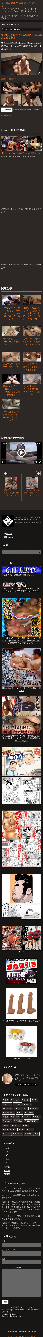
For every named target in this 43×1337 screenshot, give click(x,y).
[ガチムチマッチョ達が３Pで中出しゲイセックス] (32, 357)
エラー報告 (7, 109)
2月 (7, 1159)
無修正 (37, 1117)
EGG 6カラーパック (21, 1058)
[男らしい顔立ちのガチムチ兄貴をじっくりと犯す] (11, 331)
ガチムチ (22, 43)
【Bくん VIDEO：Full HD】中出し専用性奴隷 (20, 153)
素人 (20, 1112)
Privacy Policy (8, 1314)
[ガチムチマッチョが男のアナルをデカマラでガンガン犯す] (32, 331)
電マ (36, 46)
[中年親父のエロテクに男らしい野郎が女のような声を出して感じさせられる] (11, 300)
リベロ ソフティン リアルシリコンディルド (21, 1021)
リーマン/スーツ (10, 1129)
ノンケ (7, 1134)
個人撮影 (16, 1117)
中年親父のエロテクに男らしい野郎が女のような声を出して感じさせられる (11, 313)
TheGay (28, 1104)
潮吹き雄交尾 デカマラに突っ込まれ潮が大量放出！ (21, 689)
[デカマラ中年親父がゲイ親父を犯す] (11, 357)
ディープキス (9, 1112)
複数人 (29, 1134)
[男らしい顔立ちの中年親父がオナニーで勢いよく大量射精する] (11, 379)
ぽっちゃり (8, 1108)
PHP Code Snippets (12, 1336)
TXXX (30, 1129)
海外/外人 (16, 1125)
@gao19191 (6, 49)
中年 (21, 46)
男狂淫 (21, 952)
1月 (7, 1162)
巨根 (22, 1129)
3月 (7, 1155)
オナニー (27, 1117)
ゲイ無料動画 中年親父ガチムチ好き (19, 4)
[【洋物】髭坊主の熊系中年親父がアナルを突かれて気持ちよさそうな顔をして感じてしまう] (32, 300)
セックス (20, 29)
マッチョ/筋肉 (21, 1108)
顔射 (6, 1125)
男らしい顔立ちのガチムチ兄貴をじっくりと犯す (11, 341)
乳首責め (34, 1108)
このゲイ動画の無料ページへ (13, 79)
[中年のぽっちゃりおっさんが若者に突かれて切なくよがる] (11, 404)
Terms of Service (9, 1316)
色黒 (31, 46)
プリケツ (14, 46)
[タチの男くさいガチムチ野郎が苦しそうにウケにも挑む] (32, 379)
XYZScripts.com (31, 1336)
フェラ (7, 46)
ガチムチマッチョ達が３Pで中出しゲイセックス (31, 367)
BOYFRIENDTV (10, 43)
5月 (7, 1152)
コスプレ (31, 43)
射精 (26, 46)
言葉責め (19, 1121)
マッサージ (18, 1134)
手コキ (18, 1104)
